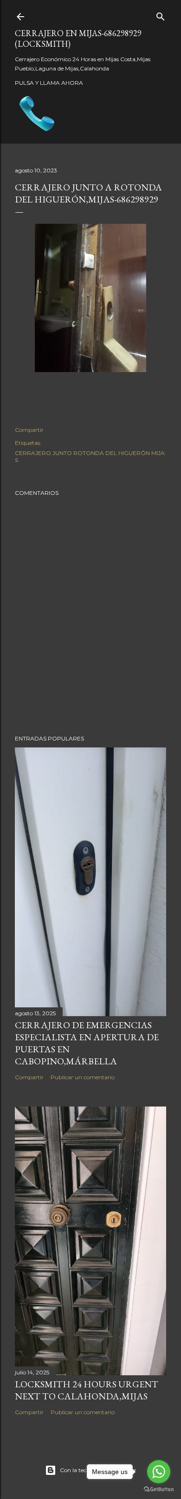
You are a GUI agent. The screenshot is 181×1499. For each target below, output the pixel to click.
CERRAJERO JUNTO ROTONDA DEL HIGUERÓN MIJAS (90, 456)
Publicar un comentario (83, 1077)
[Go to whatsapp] (158, 1471)
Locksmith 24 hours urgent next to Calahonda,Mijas (86, 1390)
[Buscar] (160, 15)
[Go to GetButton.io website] (159, 1489)
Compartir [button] (29, 429)
